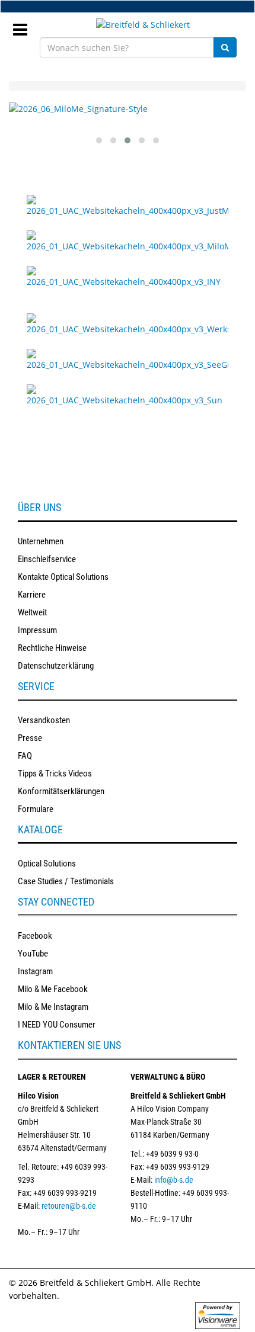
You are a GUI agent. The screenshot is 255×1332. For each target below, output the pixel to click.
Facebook (35, 935)
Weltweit (32, 612)
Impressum (37, 630)
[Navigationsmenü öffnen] (24, 26)
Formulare (35, 809)
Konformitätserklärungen (61, 791)
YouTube (33, 953)
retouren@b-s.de (69, 1206)
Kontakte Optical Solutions (63, 577)
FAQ (25, 755)
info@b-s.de (173, 1180)
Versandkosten (44, 720)
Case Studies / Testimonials (66, 881)
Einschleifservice (47, 559)
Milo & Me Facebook (53, 989)
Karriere (32, 594)
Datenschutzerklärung (56, 665)
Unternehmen (40, 541)
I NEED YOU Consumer (56, 1024)
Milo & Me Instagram (53, 1007)
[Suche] (225, 47)
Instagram (35, 971)
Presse (30, 738)
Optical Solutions (47, 863)
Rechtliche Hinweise (52, 648)
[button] (99, 140)
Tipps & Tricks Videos (55, 773)
